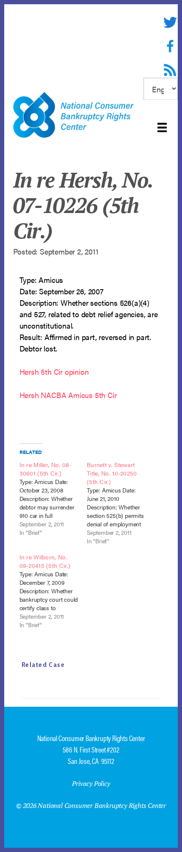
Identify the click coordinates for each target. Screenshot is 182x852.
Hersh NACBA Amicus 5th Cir (68, 395)
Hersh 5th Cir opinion (54, 371)
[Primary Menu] (162, 127)
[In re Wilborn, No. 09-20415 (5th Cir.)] (53, 591)
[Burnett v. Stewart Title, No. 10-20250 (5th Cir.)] (120, 502)
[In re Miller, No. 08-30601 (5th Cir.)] (53, 498)
